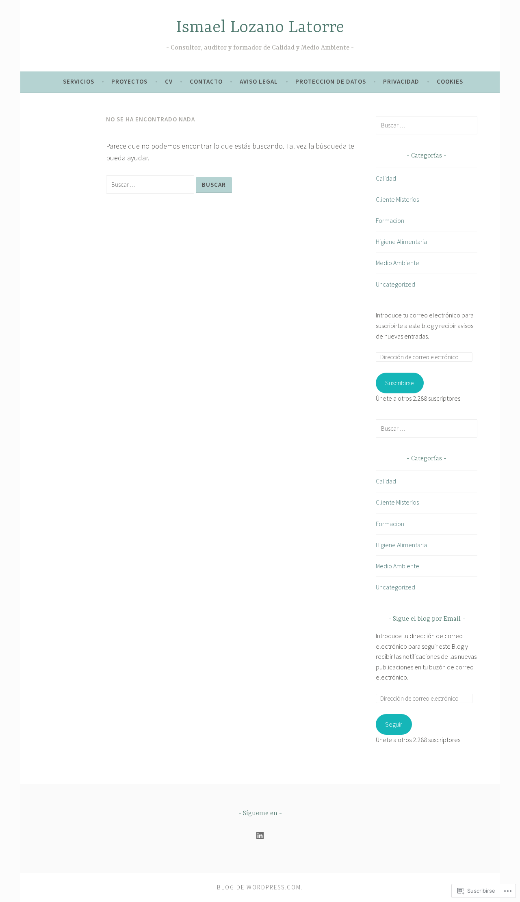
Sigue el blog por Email (427, 619)
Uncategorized (395, 284)
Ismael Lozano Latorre (260, 27)
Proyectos (129, 81)
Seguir (393, 724)
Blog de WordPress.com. (260, 887)
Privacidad (401, 81)
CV (169, 81)
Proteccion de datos (330, 81)
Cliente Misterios (397, 199)
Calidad (386, 178)
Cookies (450, 81)
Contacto (206, 81)
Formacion (390, 220)
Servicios (78, 81)
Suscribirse (399, 383)
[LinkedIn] (260, 835)
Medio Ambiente (397, 263)
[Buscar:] (151, 184)
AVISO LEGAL (259, 81)
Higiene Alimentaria (401, 241)
